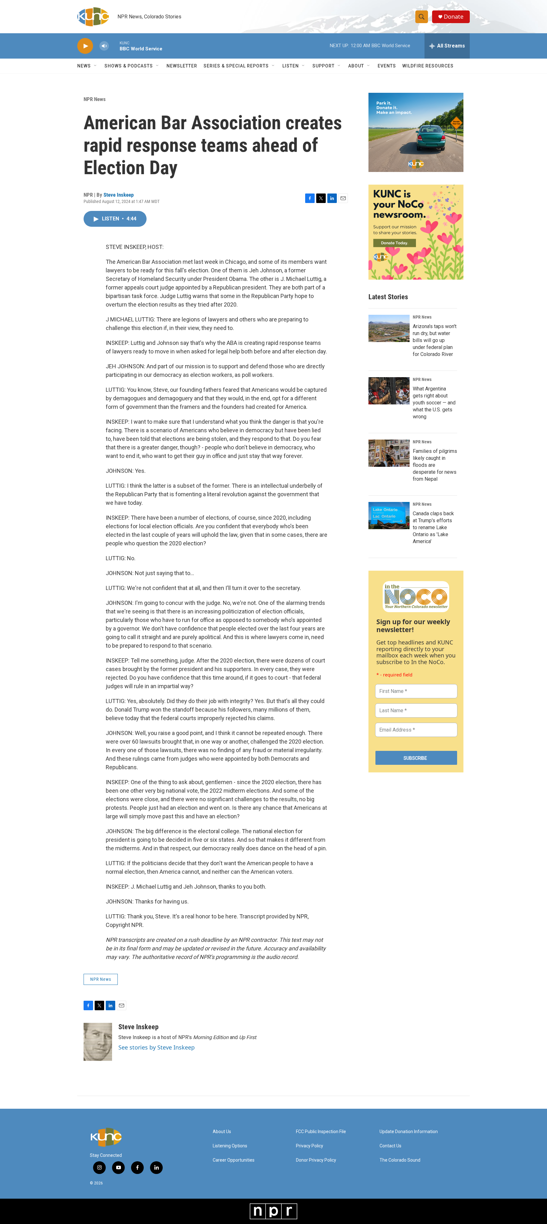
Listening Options (230, 1146)
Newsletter (182, 65)
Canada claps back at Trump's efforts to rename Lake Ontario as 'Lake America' (433, 527)
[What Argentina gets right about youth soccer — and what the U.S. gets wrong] (389, 390)
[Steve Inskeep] (98, 1042)
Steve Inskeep (119, 195)
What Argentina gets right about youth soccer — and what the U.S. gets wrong (434, 403)
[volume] (104, 46)
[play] (85, 46)
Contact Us (390, 1146)
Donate (453, 16)
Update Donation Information (409, 1131)
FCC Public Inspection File (321, 1131)
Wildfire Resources (428, 65)
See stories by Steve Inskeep (156, 1047)
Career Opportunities (234, 1160)
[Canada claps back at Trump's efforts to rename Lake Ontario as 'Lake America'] (389, 515)
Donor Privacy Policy (316, 1160)
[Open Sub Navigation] (95, 65)
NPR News (95, 99)
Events (387, 65)
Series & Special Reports (236, 65)
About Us (222, 1131)
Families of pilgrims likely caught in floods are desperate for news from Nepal (435, 465)
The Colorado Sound (400, 1160)
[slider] (114, 45)
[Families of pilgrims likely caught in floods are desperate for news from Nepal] (389, 453)
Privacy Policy (309, 1146)
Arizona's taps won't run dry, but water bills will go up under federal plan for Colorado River (434, 340)
